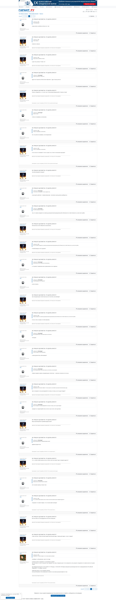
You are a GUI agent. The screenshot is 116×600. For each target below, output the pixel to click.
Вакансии (78, 7)
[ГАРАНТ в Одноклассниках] (93, 12)
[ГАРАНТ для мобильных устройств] (85, 12)
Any (21, 553)
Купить (21, 7)
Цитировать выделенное (82, 33)
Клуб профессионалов (33, 13)
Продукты (35, 7)
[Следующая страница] (32, 16)
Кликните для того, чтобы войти (58, 595)
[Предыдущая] (23, 16)
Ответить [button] (92, 16)
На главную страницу (23, 13)
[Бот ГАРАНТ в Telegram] (91, 12)
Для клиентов (86, 7)
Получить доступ (10, 597)
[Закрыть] (20, 593)
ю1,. (21, 20)
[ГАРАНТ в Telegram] (90, 12)
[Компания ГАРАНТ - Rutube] (95, 12)
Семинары (50, 7)
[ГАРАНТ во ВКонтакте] (86, 12)
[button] (96, 16)
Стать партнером (68, 7)
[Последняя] (34, 16)
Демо (28, 7)
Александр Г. (23, 38)
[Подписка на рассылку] (83, 12)
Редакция (95, 7)
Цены (42, 7)
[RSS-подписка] (96, 12)
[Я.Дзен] (88, 12)
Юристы (41, 13)
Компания (58, 7)
